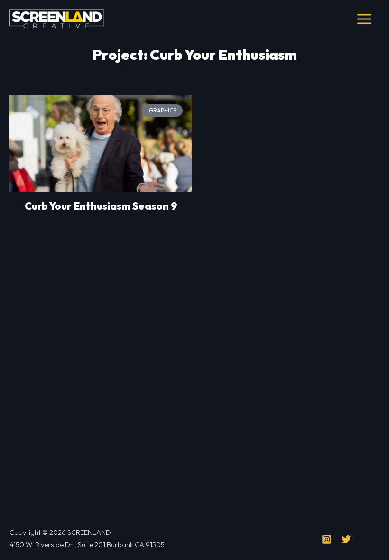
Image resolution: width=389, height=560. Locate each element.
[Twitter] (346, 539)
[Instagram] (327, 539)
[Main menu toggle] (364, 19)
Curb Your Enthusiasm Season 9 (101, 206)
